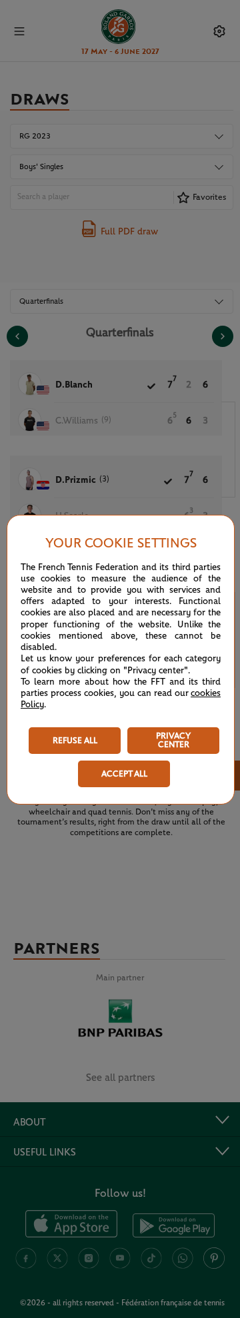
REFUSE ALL (75, 741)
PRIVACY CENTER (173, 740)
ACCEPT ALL (124, 774)
